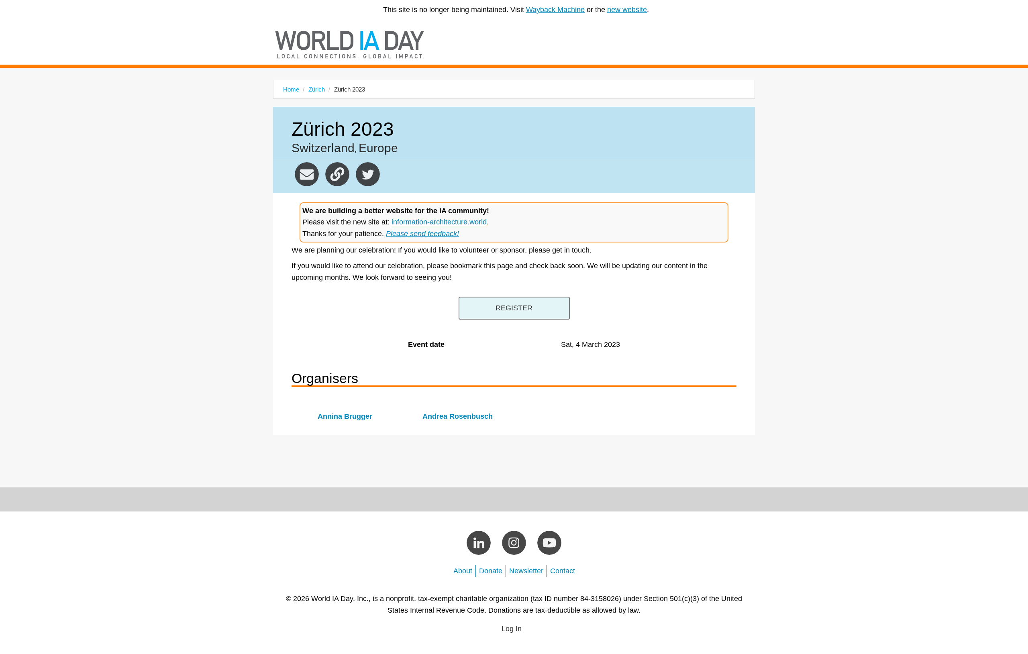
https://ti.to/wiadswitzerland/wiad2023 (514, 308)
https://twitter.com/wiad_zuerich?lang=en (368, 174)
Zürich (316, 89)
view (345, 414)
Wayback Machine (555, 10)
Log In (512, 629)
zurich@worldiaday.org (307, 174)
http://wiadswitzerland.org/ (337, 174)
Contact (562, 571)
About (462, 571)
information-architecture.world (439, 222)
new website (627, 10)
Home (291, 89)
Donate (490, 571)
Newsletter (526, 571)
